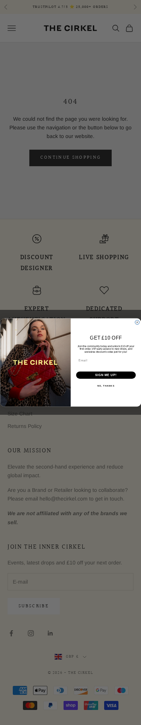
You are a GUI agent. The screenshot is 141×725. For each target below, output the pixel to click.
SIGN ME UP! (106, 375)
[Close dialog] (137, 322)
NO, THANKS (105, 386)
